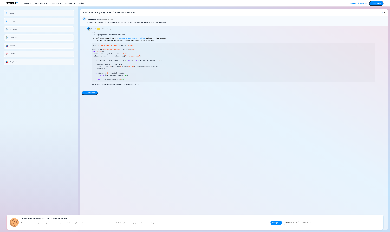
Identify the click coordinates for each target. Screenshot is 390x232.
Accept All (276, 223)
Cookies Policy (291, 223)
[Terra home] (12, 3)
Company (69, 3)
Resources (55, 3)
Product (26, 3)
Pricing (81, 3)
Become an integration (358, 3)
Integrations (40, 3)
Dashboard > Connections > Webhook (132, 38)
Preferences (306, 223)
